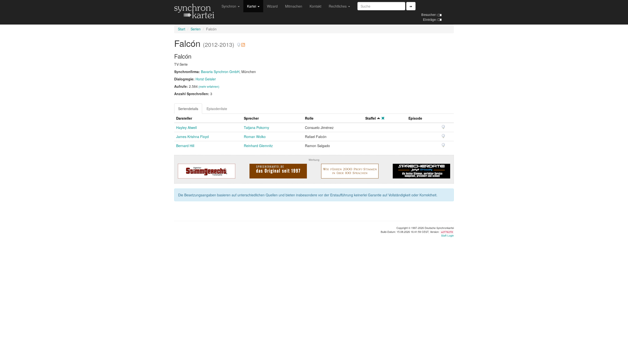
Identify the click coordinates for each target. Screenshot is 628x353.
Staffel (370, 118)
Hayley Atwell (186, 127)
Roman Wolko (255, 136)
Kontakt (315, 6)
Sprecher (251, 118)
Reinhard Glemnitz (258, 145)
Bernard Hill (185, 145)
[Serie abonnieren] (243, 43)
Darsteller (184, 118)
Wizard (272, 6)
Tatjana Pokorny (256, 127)
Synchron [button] (229, 6)
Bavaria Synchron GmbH (220, 71)
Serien (196, 28)
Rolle (309, 118)
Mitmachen (293, 6)
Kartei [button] (252, 6)
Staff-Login (447, 235)
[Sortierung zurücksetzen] (383, 118)
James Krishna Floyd (192, 136)
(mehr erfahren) (208, 86)
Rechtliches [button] (338, 6)
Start (181, 28)
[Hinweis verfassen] (239, 43)
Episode (415, 118)
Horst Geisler (206, 78)
